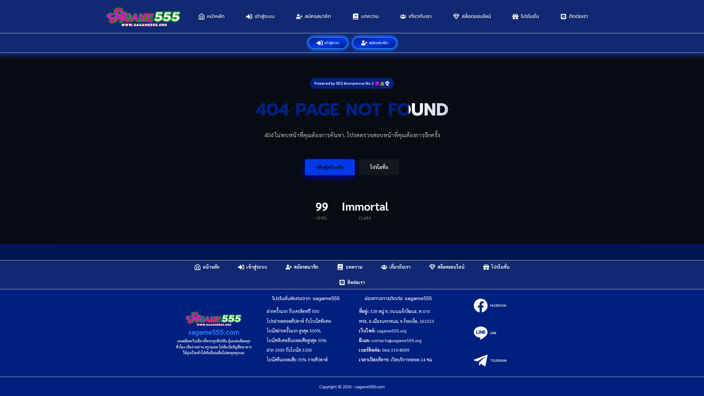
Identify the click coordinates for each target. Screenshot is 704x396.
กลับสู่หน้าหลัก (330, 167)
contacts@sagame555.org (396, 340)
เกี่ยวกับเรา (420, 16)
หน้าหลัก (216, 16)
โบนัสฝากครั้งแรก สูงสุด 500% (294, 331)
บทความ (370, 16)
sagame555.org (391, 331)
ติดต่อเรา (578, 16)
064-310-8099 (395, 350)
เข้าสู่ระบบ (265, 16)
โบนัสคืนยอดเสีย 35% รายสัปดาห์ (297, 359)
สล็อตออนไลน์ (476, 16)
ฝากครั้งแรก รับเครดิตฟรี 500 (293, 311)
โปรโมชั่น (530, 16)
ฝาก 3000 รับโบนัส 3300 (289, 350)
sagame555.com (213, 331)
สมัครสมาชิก (318, 16)
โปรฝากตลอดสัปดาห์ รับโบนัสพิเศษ (299, 321)
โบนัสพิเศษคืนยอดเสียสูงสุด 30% (297, 340)
